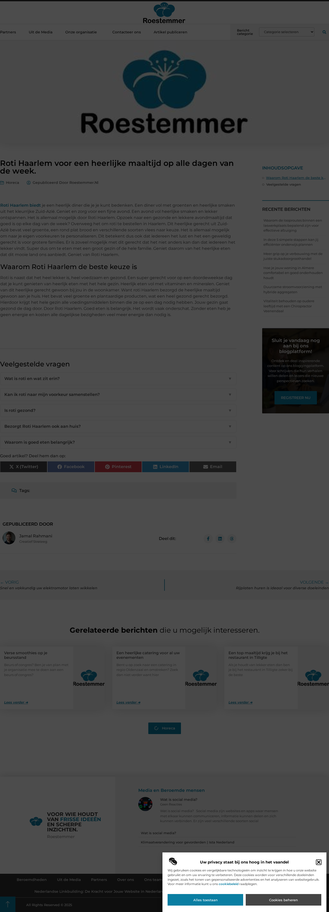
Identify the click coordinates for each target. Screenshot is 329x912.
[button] (318, 862)
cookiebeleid (229, 884)
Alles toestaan (205, 900)
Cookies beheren (283, 900)
